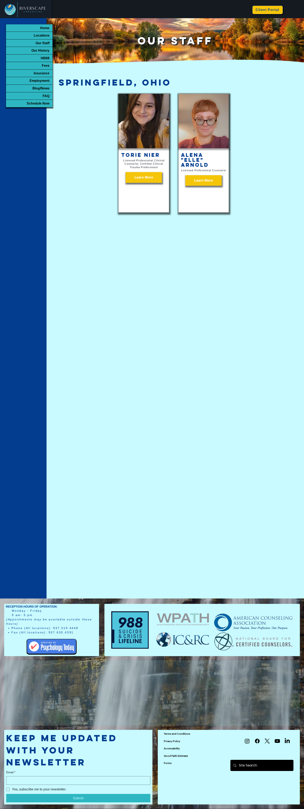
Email (10, 772)
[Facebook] (257, 741)
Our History (40, 50)
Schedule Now (38, 103)
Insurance (41, 73)
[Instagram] (247, 741)
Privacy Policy (172, 741)
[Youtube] (277, 741)
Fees (45, 65)
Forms (168, 763)
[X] (267, 741)
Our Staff (42, 43)
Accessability (172, 748)
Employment (39, 80)
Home (44, 28)
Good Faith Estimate (176, 755)
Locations (41, 35)
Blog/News (40, 88)
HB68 (45, 58)
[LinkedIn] (287, 741)
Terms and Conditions (177, 733)
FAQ (46, 96)
